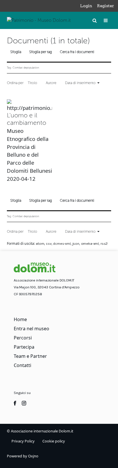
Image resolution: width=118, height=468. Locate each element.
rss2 (104, 244)
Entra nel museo (31, 328)
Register (105, 5)
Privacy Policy (23, 441)
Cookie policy (53, 441)
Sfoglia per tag (40, 52)
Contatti (22, 365)
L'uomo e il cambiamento (26, 119)
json (75, 244)
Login (86, 5)
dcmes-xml (62, 244)
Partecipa (24, 347)
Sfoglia (15, 52)
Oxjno (33, 456)
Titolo (32, 83)
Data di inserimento (80, 83)
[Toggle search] (94, 20)
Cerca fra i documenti (77, 52)
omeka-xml (90, 244)
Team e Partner (30, 356)
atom (40, 244)
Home (20, 319)
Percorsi (23, 338)
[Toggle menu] (105, 20)
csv (49, 244)
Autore (51, 83)
